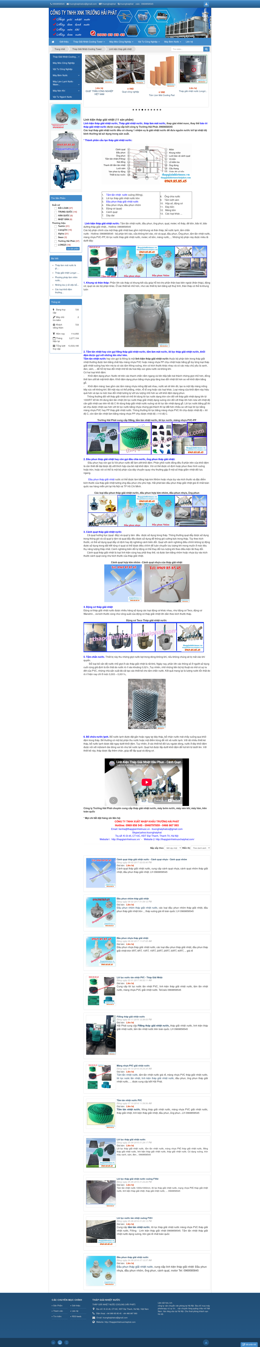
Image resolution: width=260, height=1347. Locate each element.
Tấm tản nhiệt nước (127, 1074)
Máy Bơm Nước (60, 75)
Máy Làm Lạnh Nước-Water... (63, 83)
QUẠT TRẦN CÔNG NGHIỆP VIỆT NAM (99, 93)
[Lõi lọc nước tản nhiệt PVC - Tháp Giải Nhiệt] (101, 991)
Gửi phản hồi (251, 1344)
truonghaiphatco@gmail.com (83, 3)
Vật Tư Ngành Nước (62, 96)
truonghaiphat (109, 3)
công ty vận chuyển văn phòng (171, 1305)
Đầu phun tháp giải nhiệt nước (133, 1257)
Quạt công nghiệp (130, 91)
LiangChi (65, 229)
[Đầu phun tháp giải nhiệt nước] (101, 1271)
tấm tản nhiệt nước (139, 1227)
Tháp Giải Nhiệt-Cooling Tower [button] (88, 41)
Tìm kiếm (57, 1316)
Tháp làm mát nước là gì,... (65, 267)
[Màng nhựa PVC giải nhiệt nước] (101, 1077)
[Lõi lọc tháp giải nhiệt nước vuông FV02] (101, 1192)
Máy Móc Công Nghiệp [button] (120, 41)
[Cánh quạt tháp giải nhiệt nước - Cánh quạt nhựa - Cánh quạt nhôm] (101, 873)
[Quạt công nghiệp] (130, 69)
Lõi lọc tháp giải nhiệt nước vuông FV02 (137, 1178)
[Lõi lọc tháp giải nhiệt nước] (101, 1153)
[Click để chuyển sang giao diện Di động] (66, 1342)
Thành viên (58, 1310)
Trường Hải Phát (68, 240)
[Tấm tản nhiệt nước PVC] (101, 1114)
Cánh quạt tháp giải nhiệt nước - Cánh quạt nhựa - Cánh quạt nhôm (152, 859)
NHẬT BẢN (65, 219)
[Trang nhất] (53, 41)
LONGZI (64, 244)
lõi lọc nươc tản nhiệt (128, 1078)
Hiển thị (186, 847)
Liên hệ (75, 1310)
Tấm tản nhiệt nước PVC (129, 1100)
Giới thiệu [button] (64, 41)
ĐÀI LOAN (65, 207)
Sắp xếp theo (157, 847)
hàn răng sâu (168, 1311)
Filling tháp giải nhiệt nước (131, 1016)
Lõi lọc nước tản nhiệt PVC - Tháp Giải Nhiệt (139, 977)
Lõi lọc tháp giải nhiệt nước (131, 1139)
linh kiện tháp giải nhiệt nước (158, 1078)
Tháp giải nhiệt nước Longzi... (193, 91)
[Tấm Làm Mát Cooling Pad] (162, 71)
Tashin (64, 225)
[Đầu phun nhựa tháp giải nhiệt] (101, 952)
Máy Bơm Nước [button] (172, 41)
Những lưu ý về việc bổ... (67, 284)
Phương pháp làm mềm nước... (66, 279)
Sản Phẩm (57, 1305)
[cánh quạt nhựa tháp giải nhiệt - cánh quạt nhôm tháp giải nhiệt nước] (123, 582)
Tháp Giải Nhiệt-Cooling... (65, 56)
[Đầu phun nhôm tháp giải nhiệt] (101, 912)
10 (160, 110)
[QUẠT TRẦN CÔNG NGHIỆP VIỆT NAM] (99, 69)
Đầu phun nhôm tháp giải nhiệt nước (137, 907)
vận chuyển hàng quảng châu (190, 1308)
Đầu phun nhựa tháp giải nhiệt (132, 938)
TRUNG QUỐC (67, 211)
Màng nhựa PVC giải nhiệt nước (133, 1065)
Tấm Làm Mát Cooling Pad (162, 95)
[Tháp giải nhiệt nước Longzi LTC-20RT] (193, 69)
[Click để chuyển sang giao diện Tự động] (53, 1342)
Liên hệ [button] (189, 41)
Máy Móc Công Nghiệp (64, 62)
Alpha (63, 233)
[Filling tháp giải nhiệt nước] (101, 1035)
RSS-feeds (76, 1316)
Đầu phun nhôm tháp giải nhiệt (133, 898)
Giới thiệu (76, 1305)
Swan (62, 237)
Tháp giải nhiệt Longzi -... (67, 272)
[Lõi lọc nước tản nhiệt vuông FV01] (101, 1231)
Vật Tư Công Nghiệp (62, 69)
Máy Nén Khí (59, 90)
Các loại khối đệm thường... (63, 291)
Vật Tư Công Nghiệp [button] (148, 41)
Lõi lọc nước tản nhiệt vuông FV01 (135, 1217)
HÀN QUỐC (65, 215)
